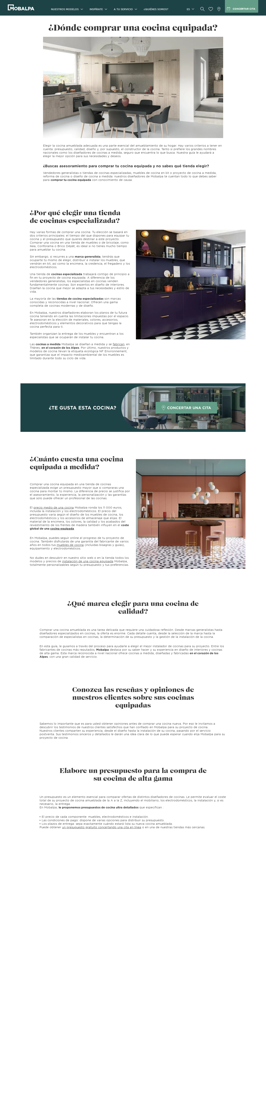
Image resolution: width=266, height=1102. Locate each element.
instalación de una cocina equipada (87, 561)
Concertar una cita (189, 408)
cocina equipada (62, 528)
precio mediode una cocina (53, 507)
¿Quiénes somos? (156, 9)
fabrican (118, 344)
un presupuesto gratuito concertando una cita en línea (101, 827)
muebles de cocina (70, 545)
